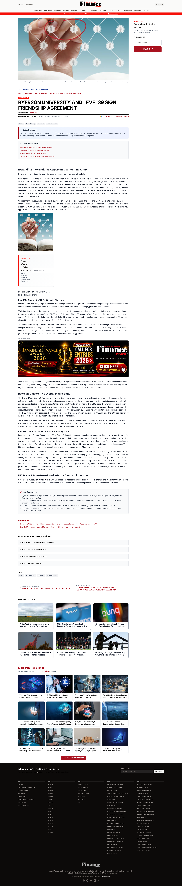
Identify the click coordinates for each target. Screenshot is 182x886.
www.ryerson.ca (48, 470)
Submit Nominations (83, 793)
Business (57, 10)
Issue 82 (50, 793)
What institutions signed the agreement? (37, 542)
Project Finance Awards (144, 796)
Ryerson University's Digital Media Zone (33, 153)
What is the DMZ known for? (32, 563)
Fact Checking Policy (143, 838)
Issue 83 (50, 790)
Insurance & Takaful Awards (115, 838)
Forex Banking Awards (113, 832)
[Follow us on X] (98, 880)
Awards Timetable (83, 787)
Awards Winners (82, 790)
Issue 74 (50, 817)
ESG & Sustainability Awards (115, 826)
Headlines (138, 10)
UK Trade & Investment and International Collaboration (37, 156)
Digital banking (30, 123)
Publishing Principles (143, 823)
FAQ (79, 802)
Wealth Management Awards (145, 814)
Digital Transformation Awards (116, 817)
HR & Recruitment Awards (144, 805)
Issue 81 (50, 796)
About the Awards (83, 784)
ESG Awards (111, 829)
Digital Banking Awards (114, 850)
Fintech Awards (111, 820)
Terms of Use (22, 802)
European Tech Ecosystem (55, 431)
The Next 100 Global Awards (145, 811)
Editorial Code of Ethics (144, 832)
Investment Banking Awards (115, 841)
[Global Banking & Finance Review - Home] (91, 4)
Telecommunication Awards (145, 802)
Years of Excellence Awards (145, 820)
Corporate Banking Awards (115, 814)
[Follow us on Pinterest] (84, 880)
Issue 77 (50, 808)
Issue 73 (50, 820)
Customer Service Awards (115, 802)
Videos (110, 10)
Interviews (48, 10)
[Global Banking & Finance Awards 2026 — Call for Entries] (73, 358)
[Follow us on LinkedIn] (95, 880)
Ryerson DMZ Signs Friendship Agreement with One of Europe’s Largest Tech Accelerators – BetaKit (58, 524)
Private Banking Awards (144, 844)
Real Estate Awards (142, 793)
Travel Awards (141, 817)
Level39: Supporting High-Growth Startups (35, 150)
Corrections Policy (142, 829)
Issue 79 (50, 802)
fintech (21, 123)
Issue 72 (50, 823)
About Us (21, 784)
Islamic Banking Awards (144, 790)
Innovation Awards (112, 835)
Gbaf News (33, 113)
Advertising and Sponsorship (26, 787)
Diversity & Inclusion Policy (145, 835)
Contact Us (21, 793)
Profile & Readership (24, 790)
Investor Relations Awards (144, 784)
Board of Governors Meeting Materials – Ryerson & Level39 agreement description (51, 527)
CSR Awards (111, 805)
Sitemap (104, 876)
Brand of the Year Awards (115, 787)
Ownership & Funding (143, 826)
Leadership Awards (142, 787)
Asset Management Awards (115, 784)
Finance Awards (112, 853)
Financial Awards (142, 841)
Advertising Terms (23, 805)
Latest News (21, 796)
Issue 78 (50, 805)
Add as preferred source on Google (115, 116)
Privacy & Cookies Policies (26, 799)
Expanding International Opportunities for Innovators (36, 147)
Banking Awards (112, 844)
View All (50, 832)
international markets (76, 174)
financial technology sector (71, 334)
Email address (125, 768)
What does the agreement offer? (34, 549)
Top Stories (37, 10)
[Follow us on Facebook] (91, 880)
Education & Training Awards (115, 823)
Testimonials (81, 796)
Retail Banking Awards (143, 850)
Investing (94, 10)
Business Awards (112, 790)
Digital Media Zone (30, 398)
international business (119, 193)
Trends (146, 10)
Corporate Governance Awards (116, 811)
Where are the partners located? (34, 556)
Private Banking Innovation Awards (147, 847)
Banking (74, 10)
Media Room (81, 799)
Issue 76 (50, 811)
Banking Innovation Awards (115, 847)
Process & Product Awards (145, 799)
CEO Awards (111, 799)
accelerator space (85, 178)
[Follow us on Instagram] (87, 880)
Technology (84, 10)
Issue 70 (50, 829)
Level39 (21, 304)
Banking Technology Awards (115, 796)
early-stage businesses (44, 304)
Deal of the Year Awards (114, 808)
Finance (66, 10)
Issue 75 (50, 814)
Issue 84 (50, 787)
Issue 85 (50, 784)
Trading (103, 10)
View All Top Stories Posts (73, 758)
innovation (41, 123)
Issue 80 (50, 799)
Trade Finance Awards (143, 808)
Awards (118, 10)
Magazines (128, 10)
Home (20, 93)
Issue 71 (50, 826)
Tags (109, 876)
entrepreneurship (52, 123)
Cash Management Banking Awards (117, 793)
